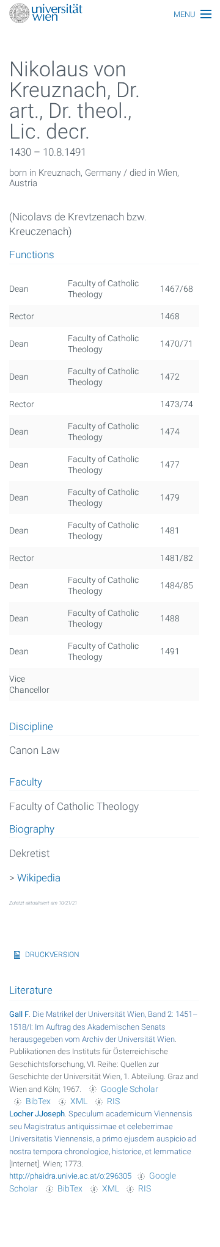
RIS (113, 1101)
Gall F (19, 1014)
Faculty (25, 782)
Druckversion (52, 954)
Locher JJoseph (37, 1113)
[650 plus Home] (110, 14)
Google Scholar (129, 1089)
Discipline (31, 726)
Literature (31, 990)
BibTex (38, 1101)
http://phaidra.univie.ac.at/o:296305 (70, 1175)
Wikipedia (39, 878)
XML (78, 1101)
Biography (31, 829)
